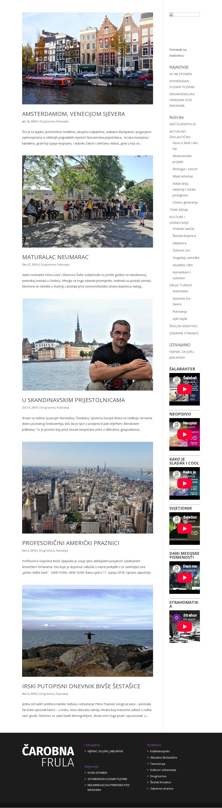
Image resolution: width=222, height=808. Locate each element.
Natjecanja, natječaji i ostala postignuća (184, 189)
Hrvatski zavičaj (183, 229)
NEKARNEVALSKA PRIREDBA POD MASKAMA (181, 100)
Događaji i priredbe (186, 258)
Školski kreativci (160, 782)
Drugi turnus (47, 121)
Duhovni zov (181, 250)
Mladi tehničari (183, 176)
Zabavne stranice (161, 788)
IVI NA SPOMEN (180, 74)
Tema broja (157, 764)
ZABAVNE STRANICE (184, 333)
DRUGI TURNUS (180, 285)
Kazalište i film (183, 265)
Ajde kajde (180, 319)
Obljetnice (180, 243)
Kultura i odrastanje (163, 770)
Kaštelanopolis (160, 751)
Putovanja (62, 121)
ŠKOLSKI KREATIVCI (183, 326)
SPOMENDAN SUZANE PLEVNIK (107, 779)
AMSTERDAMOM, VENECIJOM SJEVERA (73, 114)
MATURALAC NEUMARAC (55, 257)
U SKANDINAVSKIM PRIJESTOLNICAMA (73, 400)
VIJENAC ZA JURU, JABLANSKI (105, 751)
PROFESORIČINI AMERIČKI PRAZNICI (70, 543)
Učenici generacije (185, 202)
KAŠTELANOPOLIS (182, 124)
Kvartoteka (180, 291)
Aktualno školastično (163, 757)
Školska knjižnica (184, 236)
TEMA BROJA (178, 210)
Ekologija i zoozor (185, 169)
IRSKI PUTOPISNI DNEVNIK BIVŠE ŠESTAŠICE (81, 686)
